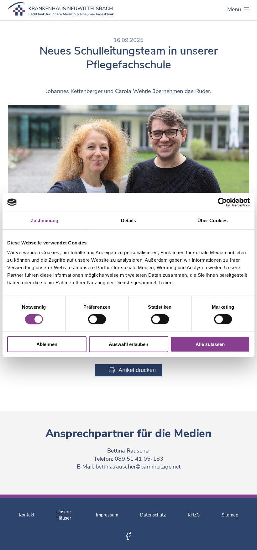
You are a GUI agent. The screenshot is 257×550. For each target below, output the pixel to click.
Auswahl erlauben (128, 344)
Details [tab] (128, 220)
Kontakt (26, 515)
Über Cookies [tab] (212, 220)
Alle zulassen (210, 344)
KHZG (194, 515)
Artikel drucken (137, 370)
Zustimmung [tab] (45, 220)
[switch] (97, 319)
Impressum (107, 515)
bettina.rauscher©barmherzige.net (138, 466)
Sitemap (230, 515)
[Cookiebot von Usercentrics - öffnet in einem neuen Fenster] (222, 202)
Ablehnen (46, 344)
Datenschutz (153, 515)
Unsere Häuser (63, 515)
